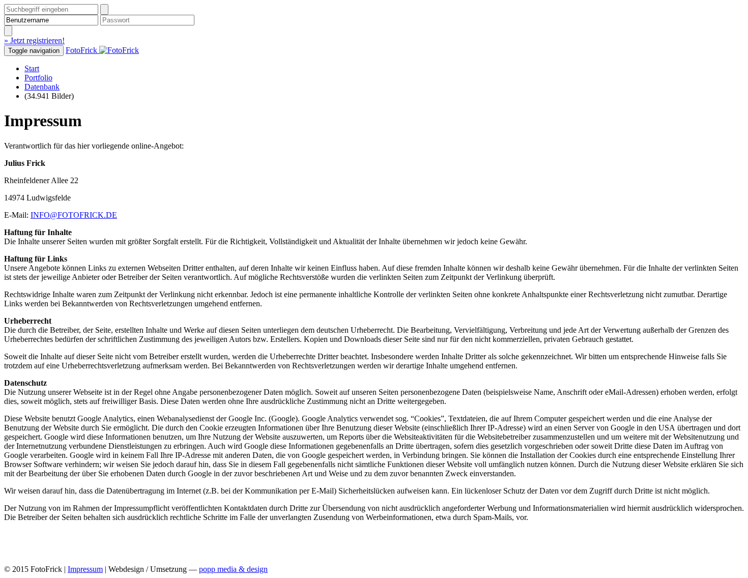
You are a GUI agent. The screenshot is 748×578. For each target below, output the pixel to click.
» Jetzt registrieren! (34, 40)
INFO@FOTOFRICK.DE (74, 215)
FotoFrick (82, 50)
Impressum (85, 569)
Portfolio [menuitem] (38, 77)
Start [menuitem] (31, 68)
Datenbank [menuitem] (42, 86)
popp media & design (233, 569)
